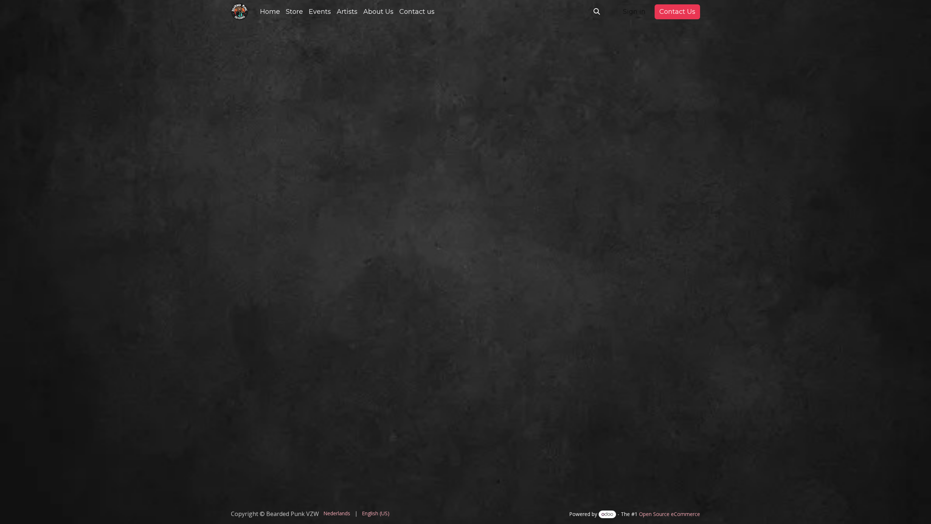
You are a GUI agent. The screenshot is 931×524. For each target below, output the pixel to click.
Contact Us (677, 12)
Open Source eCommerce (669, 514)
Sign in (634, 12)
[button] (596, 11)
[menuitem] (270, 12)
